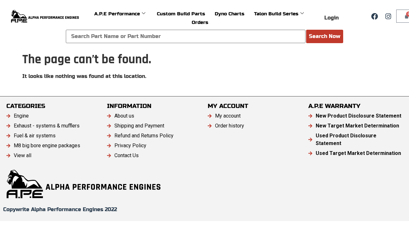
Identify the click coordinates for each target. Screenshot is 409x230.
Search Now (324, 36)
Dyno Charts (229, 13)
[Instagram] (388, 16)
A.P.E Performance (117, 13)
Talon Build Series (276, 13)
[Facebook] (375, 16)
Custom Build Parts (181, 13)
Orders (200, 22)
